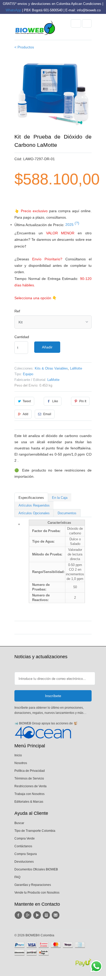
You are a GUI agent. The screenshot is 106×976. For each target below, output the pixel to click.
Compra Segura (25, 854)
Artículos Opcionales (34, 513)
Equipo (28, 374)
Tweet (27, 401)
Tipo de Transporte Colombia (34, 831)
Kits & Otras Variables (51, 368)
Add (25, 414)
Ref (17, 311)
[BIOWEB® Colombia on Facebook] (19, 915)
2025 (72, 224)
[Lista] (87, 23)
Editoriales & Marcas (28, 801)
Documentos (67, 513)
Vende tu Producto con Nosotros (36, 892)
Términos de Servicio (29, 778)
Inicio (18, 755)
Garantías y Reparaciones (32, 885)
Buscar (19, 823)
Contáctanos (23, 846)
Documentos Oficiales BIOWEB (36, 869)
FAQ (17, 877)
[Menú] (76, 23)
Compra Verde (24, 838)
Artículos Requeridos (34, 505)
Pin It (82, 401)
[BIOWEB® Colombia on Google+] (28, 915)
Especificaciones (31, 498)
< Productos (24, 47)
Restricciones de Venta (30, 786)
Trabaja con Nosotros (29, 794)
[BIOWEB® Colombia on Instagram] (47, 915)
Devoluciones (24, 861)
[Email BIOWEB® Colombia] (56, 915)
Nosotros (20, 763)
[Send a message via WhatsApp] (96, 966)
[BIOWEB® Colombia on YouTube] (37, 915)
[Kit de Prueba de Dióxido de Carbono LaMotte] (53, 94)
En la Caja (59, 498)
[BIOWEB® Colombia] (35, 29)
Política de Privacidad (29, 771)
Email (47, 414)
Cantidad (21, 337)
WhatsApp (13, 10)
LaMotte (76, 368)
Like (55, 401)
